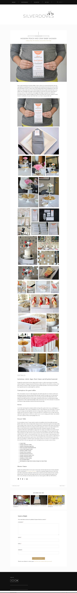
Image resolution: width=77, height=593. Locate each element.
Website (20, 549)
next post (62, 485)
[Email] (17, 580)
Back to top (64, 592)
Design (13, 2)
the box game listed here (31, 471)
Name (19, 537)
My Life (47, 2)
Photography (24, 2)
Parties (44, 40)
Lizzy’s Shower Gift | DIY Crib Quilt (39, 505)
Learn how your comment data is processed (43, 561)
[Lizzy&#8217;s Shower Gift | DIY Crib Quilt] (39, 500)
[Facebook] (14, 580)
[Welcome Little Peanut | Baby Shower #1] (56, 500)
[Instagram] (11, 580)
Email (19, 543)
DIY (33, 40)
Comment (20, 522)
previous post (16, 485)
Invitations (37, 40)
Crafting (27, 40)
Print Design (48, 40)
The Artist (36, 2)
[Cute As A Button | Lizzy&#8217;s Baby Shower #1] (21, 500)
